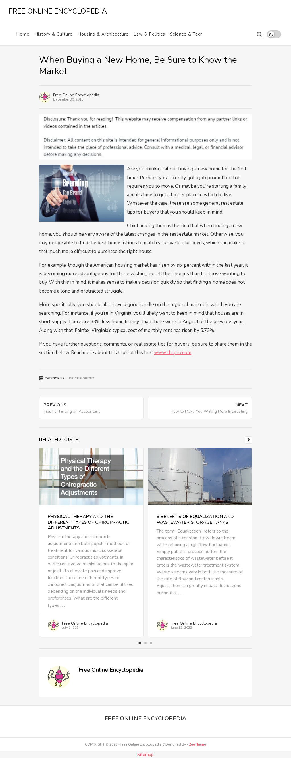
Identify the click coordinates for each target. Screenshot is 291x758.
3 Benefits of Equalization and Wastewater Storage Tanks (195, 519)
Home (23, 34)
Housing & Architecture (103, 34)
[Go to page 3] (151, 643)
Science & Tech (186, 34)
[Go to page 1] (139, 643)
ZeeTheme (197, 744)
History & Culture (53, 34)
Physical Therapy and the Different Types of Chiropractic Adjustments (88, 522)
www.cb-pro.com (172, 352)
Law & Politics (149, 34)
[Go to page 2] (145, 643)
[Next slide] (248, 440)
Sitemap (145, 754)
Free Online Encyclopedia (76, 95)
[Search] (259, 34)
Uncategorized (81, 378)
